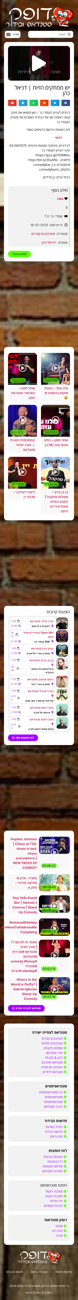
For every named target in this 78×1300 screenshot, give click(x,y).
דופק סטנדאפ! (55, 1219)
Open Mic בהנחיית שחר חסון (38, 634)
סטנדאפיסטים (56, 1086)
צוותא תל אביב (41, 712)
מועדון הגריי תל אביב (38, 653)
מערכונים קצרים (43, 234)
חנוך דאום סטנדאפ (42, 707)
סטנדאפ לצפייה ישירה (49, 1032)
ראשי (58, 137)
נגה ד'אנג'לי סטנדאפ (41, 691)
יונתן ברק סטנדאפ (42, 648)
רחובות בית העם (41, 626)
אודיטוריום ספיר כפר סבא (39, 700)
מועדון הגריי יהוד (40, 684)
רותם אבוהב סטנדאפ (40, 679)
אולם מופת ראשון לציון (41, 729)
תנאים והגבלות (14, 1272)
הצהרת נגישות (39, 1272)
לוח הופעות (58, 1150)
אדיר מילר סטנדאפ (42, 621)
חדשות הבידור (55, 1120)
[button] (12, 34)
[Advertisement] (39, 304)
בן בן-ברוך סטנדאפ (41, 660)
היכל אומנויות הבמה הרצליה (42, 670)
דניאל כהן (49, 242)
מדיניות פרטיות (63, 1272)
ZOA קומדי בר (42, 641)
